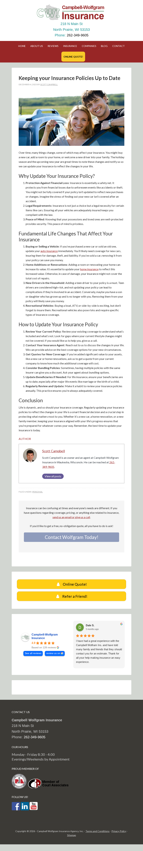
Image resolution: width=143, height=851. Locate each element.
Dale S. (90, 625)
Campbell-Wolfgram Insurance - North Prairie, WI (71, 12)
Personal (37, 491)
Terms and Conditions (97, 831)
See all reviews (33, 653)
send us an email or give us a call (71, 517)
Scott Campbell (53, 451)
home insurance (89, 269)
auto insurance (49, 251)
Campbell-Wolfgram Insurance (45, 636)
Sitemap (71, 835)
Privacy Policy (118, 831)
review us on (53, 653)
